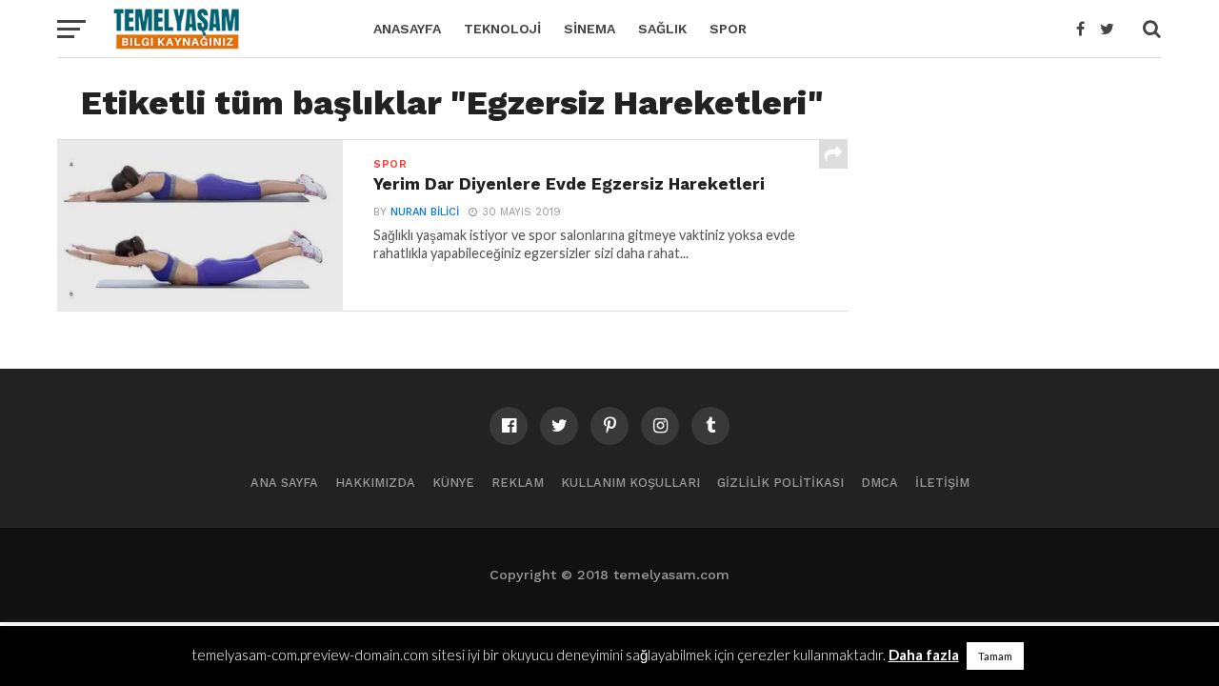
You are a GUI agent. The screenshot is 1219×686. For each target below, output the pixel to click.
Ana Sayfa (284, 482)
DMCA (879, 482)
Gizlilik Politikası (780, 482)
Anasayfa (407, 28)
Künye (453, 482)
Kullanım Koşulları (630, 482)
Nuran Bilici (424, 212)
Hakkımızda (375, 482)
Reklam (517, 482)
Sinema (589, 28)
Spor (728, 28)
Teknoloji (502, 28)
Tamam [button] (995, 656)
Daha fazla (924, 654)
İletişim (942, 482)
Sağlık (662, 28)
